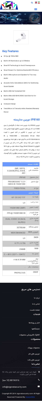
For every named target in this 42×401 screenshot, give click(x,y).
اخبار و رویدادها (34, 322)
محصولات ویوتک (34, 347)
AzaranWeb (30, 397)
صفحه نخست (35, 310)
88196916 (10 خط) (10, 380)
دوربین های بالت (34, 360)
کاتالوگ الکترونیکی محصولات (29, 335)
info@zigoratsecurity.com (14, 387)
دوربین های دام (34, 354)
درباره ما (37, 298)
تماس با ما (36, 304)
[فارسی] (39, 2)
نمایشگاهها (36, 328)
